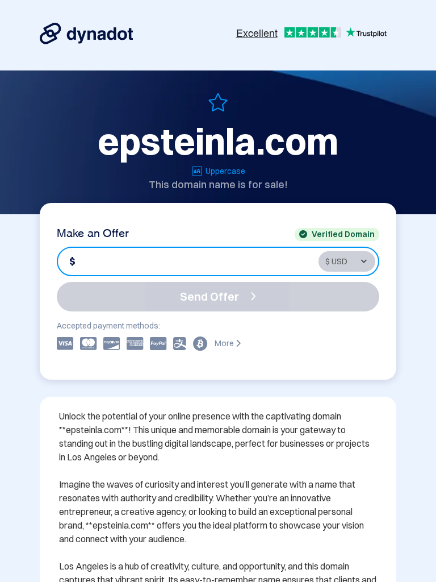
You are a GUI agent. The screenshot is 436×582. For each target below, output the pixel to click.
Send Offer (209, 296)
